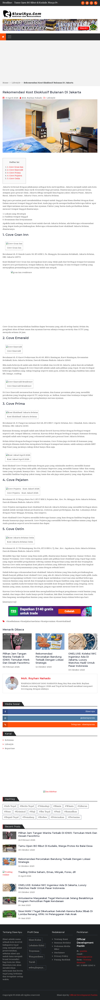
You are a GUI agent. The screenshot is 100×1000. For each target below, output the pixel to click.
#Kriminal (20, 812)
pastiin (83, 951)
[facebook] (83, 3)
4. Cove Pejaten (14, 175)
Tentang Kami (61, 939)
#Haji (32, 812)
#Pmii (57, 812)
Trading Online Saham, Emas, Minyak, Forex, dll (47, 872)
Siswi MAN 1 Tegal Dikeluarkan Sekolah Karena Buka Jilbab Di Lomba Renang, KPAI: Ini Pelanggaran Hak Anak (55, 913)
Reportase (10, 748)
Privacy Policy (61, 956)
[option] (37, 2)
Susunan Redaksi (62, 943)
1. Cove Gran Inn (15, 167)
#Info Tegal (10, 806)
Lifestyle (51, 98)
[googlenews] (95, 3)
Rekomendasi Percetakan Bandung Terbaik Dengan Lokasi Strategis (49, 658)
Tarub (32, 962)
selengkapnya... (37, 967)
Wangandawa (36, 957)
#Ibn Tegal (44, 812)
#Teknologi (43, 806)
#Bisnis (57, 806)
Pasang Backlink (62, 960)
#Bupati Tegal (11, 817)
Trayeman (34, 951)
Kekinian (9, 740)
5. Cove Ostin (13, 178)
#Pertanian (74, 817)
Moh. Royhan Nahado (32, 98)
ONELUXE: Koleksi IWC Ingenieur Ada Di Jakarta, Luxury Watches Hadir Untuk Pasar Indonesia (82, 659)
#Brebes (42, 817)
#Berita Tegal (27, 806)
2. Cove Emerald (15, 170)
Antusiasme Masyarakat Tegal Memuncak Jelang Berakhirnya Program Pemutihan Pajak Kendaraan (55, 900)
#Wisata (69, 806)
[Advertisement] (50, 61)
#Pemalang (28, 817)
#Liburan (82, 806)
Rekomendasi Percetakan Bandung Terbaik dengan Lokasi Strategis (49, 3)
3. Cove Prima (14, 173)
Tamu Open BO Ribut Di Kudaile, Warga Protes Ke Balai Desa (55, 846)
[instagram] (91, 3)
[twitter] (87, 3)
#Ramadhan (70, 812)
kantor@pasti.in (84, 957)
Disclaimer (59, 952)
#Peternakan (57, 817)
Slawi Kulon (35, 940)
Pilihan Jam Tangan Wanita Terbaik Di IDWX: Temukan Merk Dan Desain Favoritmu (16, 658)
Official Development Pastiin (83, 995)
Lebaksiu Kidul (36, 945)
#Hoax (7, 812)
